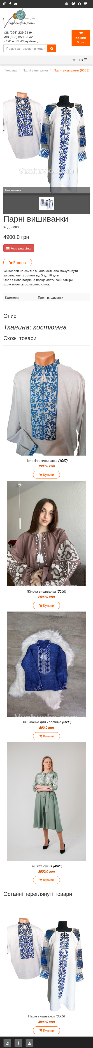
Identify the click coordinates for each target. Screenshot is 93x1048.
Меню (78, 60)
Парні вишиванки (46, 1016)
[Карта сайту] (29, 1043)
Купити (48, 474)
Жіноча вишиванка (46, 591)
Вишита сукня (46, 865)
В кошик (19, 262)
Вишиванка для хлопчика (47, 721)
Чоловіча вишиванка (47, 460)
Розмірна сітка (20, 248)
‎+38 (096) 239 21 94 (18, 32)
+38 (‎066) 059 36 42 (18, 37)
